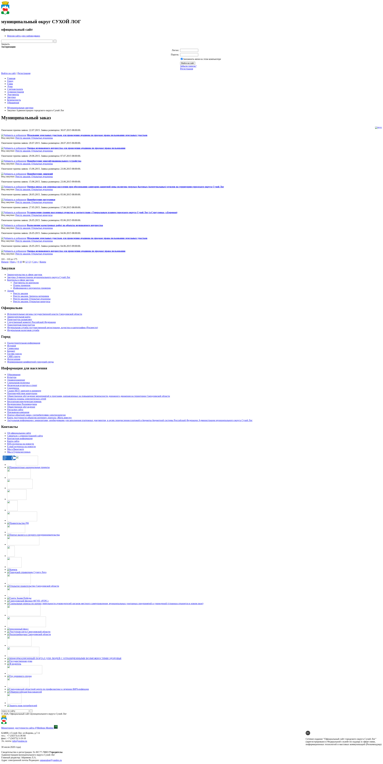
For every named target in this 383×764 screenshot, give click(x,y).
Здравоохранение (16, 380)
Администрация (15, 92)
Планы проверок (21, 285)
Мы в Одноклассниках (19, 452)
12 (26, 262)
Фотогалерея (13, 359)
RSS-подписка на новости (20, 444)
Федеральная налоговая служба (23, 330)
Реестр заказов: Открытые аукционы (34, 138)
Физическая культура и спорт (22, 385)
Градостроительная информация (23, 343)
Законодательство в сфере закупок (24, 274)
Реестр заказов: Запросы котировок (31, 296)
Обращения (13, 102)
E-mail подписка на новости (21, 446)
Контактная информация (19, 438)
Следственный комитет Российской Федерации (31, 322)
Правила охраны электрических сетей (26, 398)
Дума (10, 86)
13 (29, 262)
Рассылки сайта (15, 409)
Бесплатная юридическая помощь (24, 401)
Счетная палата (15, 89)
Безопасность (14, 100)
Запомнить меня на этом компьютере (202, 59)
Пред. (13, 262)
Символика (13, 348)
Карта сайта (13, 441)
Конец (43, 262)
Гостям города (14, 353)
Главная (11, 78)
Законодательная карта (18, 316)
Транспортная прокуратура (21, 325)
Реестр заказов (20, 293)
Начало (5, 262)
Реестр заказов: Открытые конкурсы (34, 215)
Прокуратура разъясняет (19, 319)
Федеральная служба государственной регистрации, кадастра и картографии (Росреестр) (52, 327)
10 (20, 262)
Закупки (11, 97)
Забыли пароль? (188, 66)
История (11, 345)
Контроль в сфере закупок (20, 280)
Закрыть (5, 44)
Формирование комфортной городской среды (30, 362)
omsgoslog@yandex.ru (51, 760)
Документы (13, 94)
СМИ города (13, 356)
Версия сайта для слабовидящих (23, 36)
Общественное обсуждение (21, 407)
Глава (10, 83)
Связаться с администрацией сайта (25, 435)
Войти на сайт (8, 73)
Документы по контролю (26, 282)
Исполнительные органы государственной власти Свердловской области (44, 314)
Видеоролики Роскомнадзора (22, 404)
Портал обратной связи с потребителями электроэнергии (36, 415)
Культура (11, 377)
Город (10, 81)
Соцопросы (13, 388)
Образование (13, 374)
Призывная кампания (18, 412)
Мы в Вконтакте (15, 449)
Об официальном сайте (19, 433)
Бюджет (11, 351)
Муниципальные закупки (20, 107)
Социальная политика (18, 382)
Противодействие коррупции (22, 393)
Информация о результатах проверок (32, 288)
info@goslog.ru (19, 741)
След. (35, 262)
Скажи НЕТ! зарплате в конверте (24, 390)
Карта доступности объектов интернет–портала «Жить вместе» (39, 417)
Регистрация (186, 68)
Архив (10, 290)
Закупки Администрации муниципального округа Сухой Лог (38, 277)
